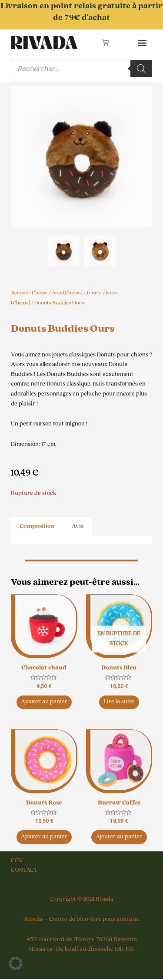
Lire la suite (118, 701)
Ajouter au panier (44, 701)
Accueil (19, 292)
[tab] (37, 526)
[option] (81, 156)
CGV (17, 860)
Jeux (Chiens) (67, 292)
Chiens (40, 292)
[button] (142, 43)
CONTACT (24, 870)
